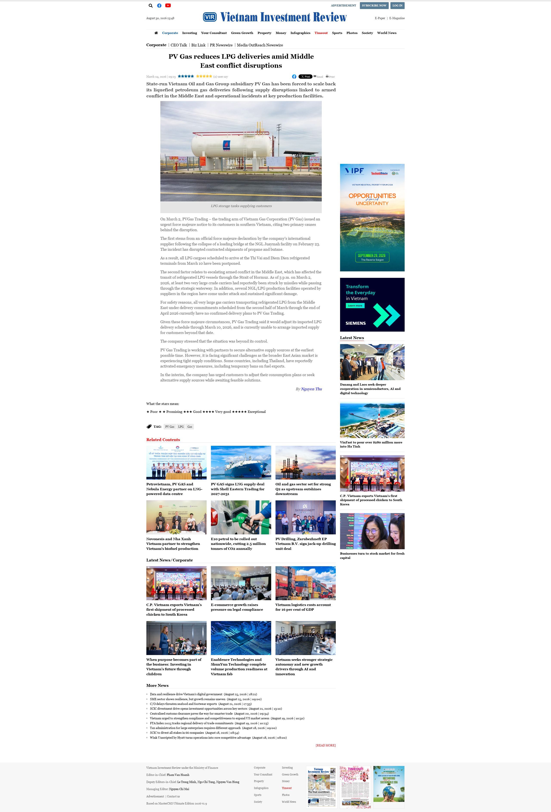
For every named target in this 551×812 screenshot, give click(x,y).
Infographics (300, 33)
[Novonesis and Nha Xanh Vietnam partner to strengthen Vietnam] (176, 517)
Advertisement (343, 5)
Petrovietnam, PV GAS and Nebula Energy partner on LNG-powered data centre (174, 489)
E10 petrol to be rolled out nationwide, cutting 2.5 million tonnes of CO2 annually (238, 544)
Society (367, 33)
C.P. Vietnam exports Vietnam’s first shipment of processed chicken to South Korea (174, 609)
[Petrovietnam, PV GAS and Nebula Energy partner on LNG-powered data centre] (176, 463)
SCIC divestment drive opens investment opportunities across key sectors (199, 708)
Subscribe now (374, 5)
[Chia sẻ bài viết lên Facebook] (294, 76)
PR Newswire (221, 45)
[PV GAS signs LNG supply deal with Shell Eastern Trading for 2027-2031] (241, 463)
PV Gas (169, 426)
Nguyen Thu (311, 388)
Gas (189, 426)
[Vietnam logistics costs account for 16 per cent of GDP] (306, 583)
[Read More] (326, 745)
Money (281, 33)
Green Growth (242, 33)
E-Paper (380, 18)
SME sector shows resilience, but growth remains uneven (188, 699)
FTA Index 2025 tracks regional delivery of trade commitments (192, 723)
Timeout (321, 33)
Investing (189, 33)
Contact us (173, 796)
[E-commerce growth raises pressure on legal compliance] (241, 583)
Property (264, 33)
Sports (337, 33)
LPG (181, 426)
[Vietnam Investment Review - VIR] (275, 28)
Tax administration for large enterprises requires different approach (195, 728)
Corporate (170, 33)
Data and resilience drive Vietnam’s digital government (186, 694)
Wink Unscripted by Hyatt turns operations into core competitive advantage (200, 737)
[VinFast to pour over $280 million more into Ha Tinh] (372, 420)
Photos (352, 33)
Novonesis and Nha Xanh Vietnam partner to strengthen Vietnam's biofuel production (173, 544)
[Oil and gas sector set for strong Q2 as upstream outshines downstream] (306, 463)
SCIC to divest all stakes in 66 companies (177, 732)
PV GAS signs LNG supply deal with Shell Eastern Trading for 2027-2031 (238, 489)
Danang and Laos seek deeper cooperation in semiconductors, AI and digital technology (370, 389)
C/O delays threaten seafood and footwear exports (184, 703)
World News (386, 33)
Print (332, 76)
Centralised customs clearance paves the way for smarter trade (191, 713)
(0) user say (220, 76)
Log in (397, 5)
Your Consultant (214, 33)
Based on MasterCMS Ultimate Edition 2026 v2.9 (176, 803)
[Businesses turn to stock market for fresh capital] (372, 531)
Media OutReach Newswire (260, 45)
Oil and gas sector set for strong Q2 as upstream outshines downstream (303, 489)
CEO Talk (179, 45)
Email (320, 76)
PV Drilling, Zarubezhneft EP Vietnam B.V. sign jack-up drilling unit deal (306, 544)
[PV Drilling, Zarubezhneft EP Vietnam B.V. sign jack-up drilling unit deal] (306, 517)
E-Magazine (397, 18)
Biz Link (198, 45)
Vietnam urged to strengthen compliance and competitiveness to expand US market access (210, 718)
